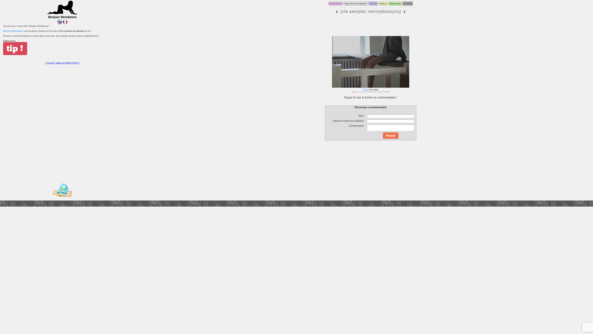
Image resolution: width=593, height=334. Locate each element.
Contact (408, 3)
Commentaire (356, 125)
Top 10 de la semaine (356, 3)
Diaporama (395, 3)
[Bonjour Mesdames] (62, 14)
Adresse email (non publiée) (348, 121)
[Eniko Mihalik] (336, 11)
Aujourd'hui (335, 3)
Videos (383, 3)
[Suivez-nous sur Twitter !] (62, 199)
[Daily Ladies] (59, 23)
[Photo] (404, 11)
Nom (361, 116)
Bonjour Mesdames (13, 31)
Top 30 (373, 3)
